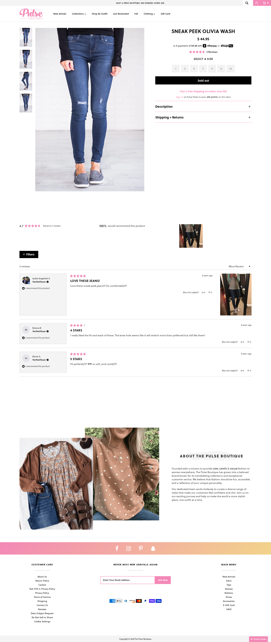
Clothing (148, 13)
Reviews (42, 609)
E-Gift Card (229, 605)
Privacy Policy (42, 593)
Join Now (163, 580)
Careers (42, 584)
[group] (89, 109)
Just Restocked (121, 13)
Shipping (42, 601)
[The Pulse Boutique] (31, 13)
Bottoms (229, 593)
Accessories (229, 601)
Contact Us (42, 605)
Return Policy (42, 580)
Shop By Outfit (99, 13)
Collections (78, 13)
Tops (229, 584)
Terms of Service (42, 597)
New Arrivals (59, 13)
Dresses (229, 588)
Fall (136, 13)
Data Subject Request (42, 613)
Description (164, 106)
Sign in (179, 97)
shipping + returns (169, 117)
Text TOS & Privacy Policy (42, 588)
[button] (203, 51)
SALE (228, 609)
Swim (229, 580)
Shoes (229, 597)
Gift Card (165, 13)
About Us (42, 576)
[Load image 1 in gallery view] (89, 109)
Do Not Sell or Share (42, 617)
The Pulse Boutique (143, 638)
